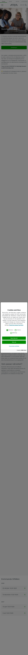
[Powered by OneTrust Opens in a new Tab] (22, 350)
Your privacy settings (14, 346)
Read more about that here (16, 325)
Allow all (14, 342)
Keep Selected (14, 338)
